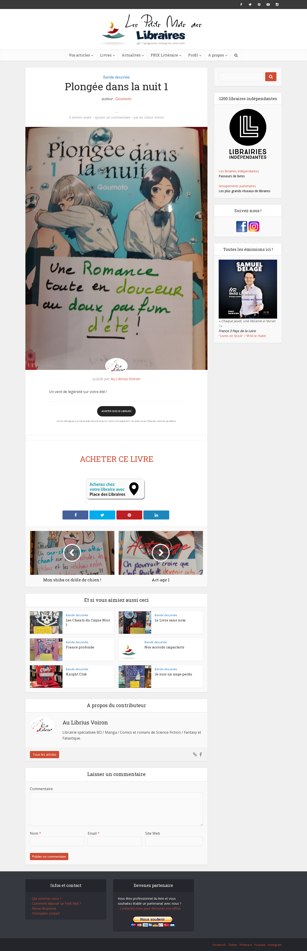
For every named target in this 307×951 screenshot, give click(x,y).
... (117, 111)
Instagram (275, 945)
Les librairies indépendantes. (239, 171)
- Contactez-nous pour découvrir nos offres (149, 908)
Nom (35, 833)
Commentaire (41, 788)
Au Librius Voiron (151, 117)
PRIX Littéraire (164, 55)
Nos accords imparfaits (164, 647)
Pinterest (246, 945)
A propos (216, 55)
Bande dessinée (116, 77)
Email (94, 833)
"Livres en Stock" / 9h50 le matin (242, 336)
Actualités (131, 55)
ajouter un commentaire (112, 117)
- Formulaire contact (45, 913)
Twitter (232, 945)
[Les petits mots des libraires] (153, 29)
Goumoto (123, 98)
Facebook (219, 945)
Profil (193, 55)
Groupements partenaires (237, 186)
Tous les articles (44, 754)
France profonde (80, 647)
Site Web (152, 833)
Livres (105, 55)
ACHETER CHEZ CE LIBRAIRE (116, 411)
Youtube (260, 945)
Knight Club (76, 674)
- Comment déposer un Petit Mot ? (55, 903)
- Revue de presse (43, 908)
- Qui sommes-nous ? (45, 898)
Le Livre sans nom (170, 620)
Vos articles (79, 55)
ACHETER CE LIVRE (116, 459)
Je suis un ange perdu (173, 674)
